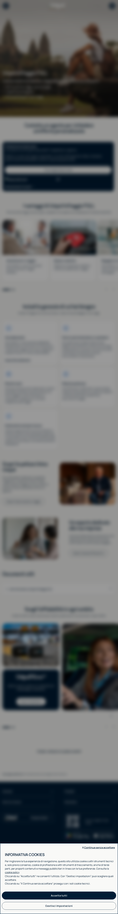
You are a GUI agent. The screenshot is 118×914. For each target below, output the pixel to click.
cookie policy (12, 872)
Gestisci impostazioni (59, 906)
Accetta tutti (59, 895)
